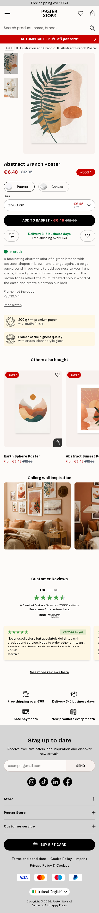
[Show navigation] (7, 13)
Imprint (81, 859)
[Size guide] (11, 236)
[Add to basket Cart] (57, 442)
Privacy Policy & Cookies (49, 865)
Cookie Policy (61, 859)
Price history (13, 305)
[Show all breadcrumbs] (9, 48)
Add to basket (49, 220)
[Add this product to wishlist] (87, 236)
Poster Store (60, 901)
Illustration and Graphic (37, 48)
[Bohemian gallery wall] (37, 515)
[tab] (81, 13)
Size (7, 196)
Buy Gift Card (53, 845)
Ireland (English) (50, 892)
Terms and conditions (29, 859)
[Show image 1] (11, 63)
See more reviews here (49, 672)
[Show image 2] (11, 88)
